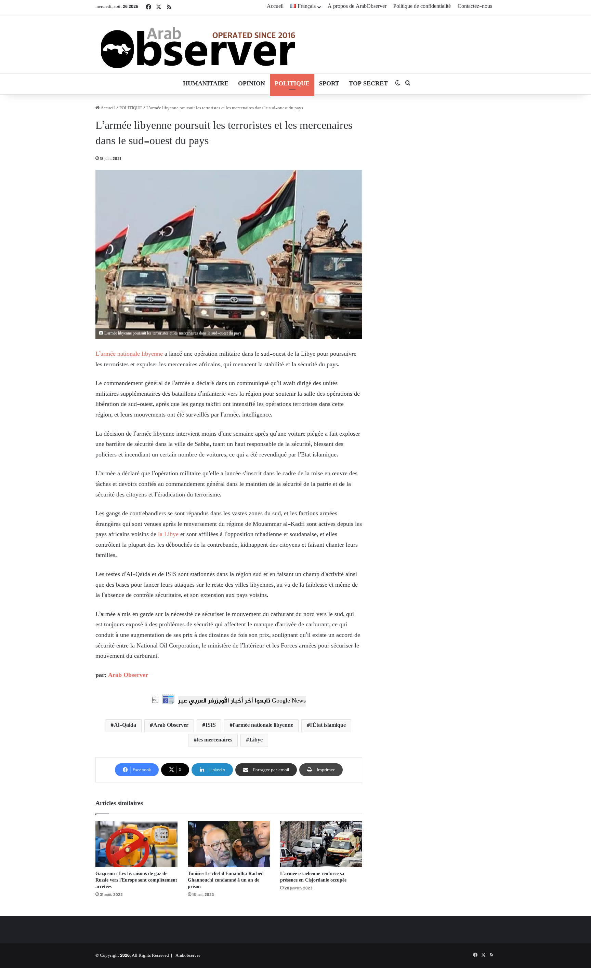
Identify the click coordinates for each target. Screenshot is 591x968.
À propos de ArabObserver (357, 6)
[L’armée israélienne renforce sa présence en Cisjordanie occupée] (321, 844)
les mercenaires (214, 740)
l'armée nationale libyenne (263, 725)
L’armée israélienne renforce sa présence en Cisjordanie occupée (313, 877)
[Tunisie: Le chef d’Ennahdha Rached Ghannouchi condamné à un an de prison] (229, 844)
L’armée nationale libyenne (129, 354)
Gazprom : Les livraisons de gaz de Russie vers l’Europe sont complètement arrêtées (136, 880)
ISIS (211, 725)
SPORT (329, 84)
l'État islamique (328, 725)
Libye (256, 740)
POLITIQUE (292, 84)
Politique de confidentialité (422, 6)
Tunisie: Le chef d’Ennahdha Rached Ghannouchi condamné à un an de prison (226, 880)
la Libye (167, 535)
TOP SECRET (368, 84)
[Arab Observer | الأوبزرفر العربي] (198, 44)
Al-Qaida (125, 725)
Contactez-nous (475, 6)
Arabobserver (187, 955)
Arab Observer (128, 675)
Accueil (275, 6)
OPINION (251, 84)
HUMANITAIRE (205, 84)
